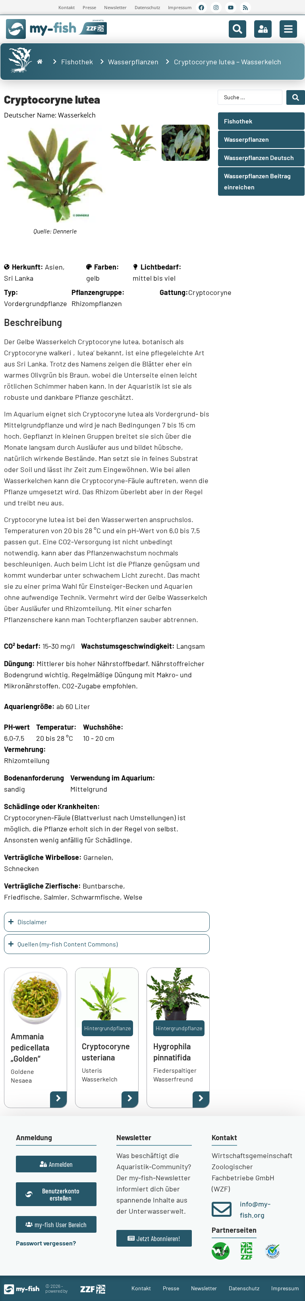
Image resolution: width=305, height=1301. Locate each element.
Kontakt (66, 7)
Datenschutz (147, 7)
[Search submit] (295, 97)
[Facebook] (201, 7)
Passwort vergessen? (46, 1243)
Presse (89, 7)
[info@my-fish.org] (222, 1209)
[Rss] (245, 7)
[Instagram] (216, 7)
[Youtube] (230, 7)
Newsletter (115, 7)
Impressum (180, 7)
